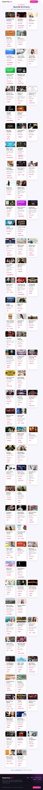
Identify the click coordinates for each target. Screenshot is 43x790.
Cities (32, 777)
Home (28, 777)
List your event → (37, 787)
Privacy (39, 779)
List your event (34, 1)
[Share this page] (40, 1)
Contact (34, 779)
